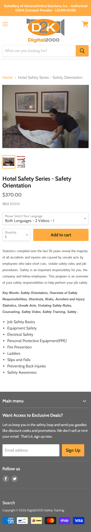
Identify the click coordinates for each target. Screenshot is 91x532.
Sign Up (73, 450)
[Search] (82, 50)
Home (7, 77)
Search (8, 502)
